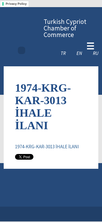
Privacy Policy (16, 4)
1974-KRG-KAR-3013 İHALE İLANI (47, 146)
